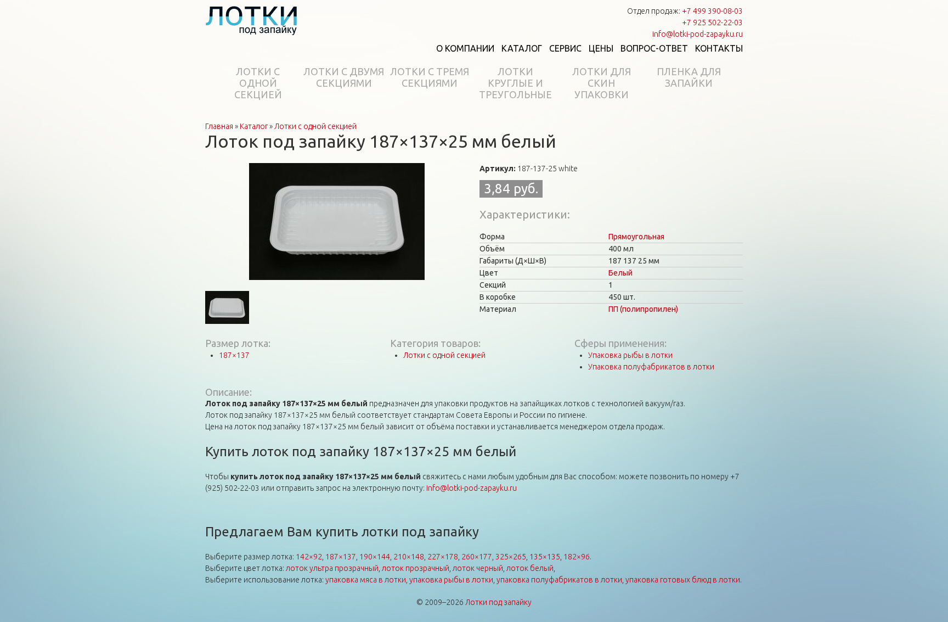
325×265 (510, 556)
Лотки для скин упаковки (601, 83)
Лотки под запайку (498, 602)
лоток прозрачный (415, 568)
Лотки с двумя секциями (343, 77)
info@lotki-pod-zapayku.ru (697, 34)
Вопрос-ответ (654, 48)
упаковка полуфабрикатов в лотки (559, 579)
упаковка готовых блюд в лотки (682, 579)
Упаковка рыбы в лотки (630, 355)
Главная (219, 126)
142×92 (309, 556)
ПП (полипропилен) (643, 309)
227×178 (442, 556)
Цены (601, 48)
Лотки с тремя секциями (429, 77)
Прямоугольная (636, 236)
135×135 (544, 556)
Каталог (521, 48)
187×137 (234, 355)
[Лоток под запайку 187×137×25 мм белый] (337, 220)
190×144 (374, 556)
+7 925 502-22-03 (712, 22)
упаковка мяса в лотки (365, 579)
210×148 (408, 556)
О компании (465, 48)
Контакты (719, 48)
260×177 (476, 556)
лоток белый (530, 568)
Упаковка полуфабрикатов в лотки (651, 366)
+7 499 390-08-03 (712, 11)
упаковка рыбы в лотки (451, 579)
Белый (620, 272)
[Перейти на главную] (251, 20)
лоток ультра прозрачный (332, 568)
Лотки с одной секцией (258, 83)
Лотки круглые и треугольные (515, 83)
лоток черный (478, 568)
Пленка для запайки (689, 77)
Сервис (565, 48)
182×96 (576, 556)
